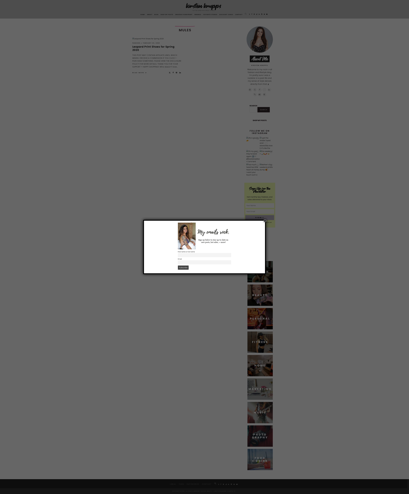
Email (180, 259)
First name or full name (186, 252)
